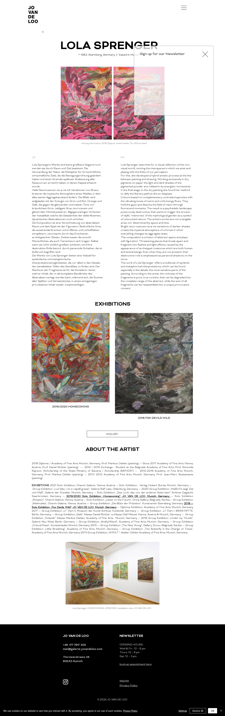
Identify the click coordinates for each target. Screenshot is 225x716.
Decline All (197, 710)
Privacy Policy (130, 710)
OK (212, 710)
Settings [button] (183, 710)
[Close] (221, 710)
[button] (203, 54)
